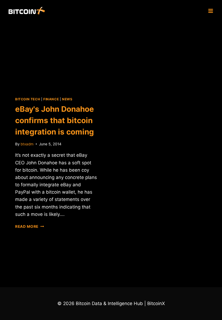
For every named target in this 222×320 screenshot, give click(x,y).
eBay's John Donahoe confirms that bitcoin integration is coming (54, 120)
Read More (29, 226)
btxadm (27, 144)
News (67, 99)
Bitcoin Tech (27, 99)
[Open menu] (210, 11)
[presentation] (56, 55)
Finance (51, 99)
